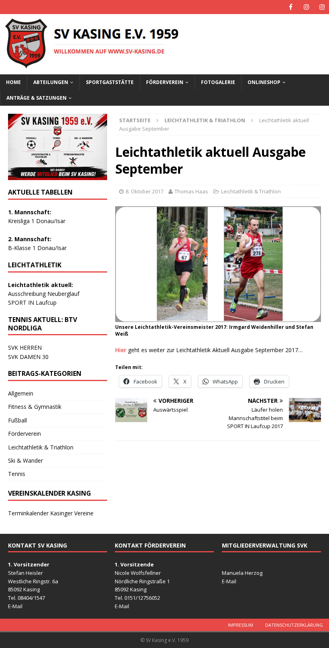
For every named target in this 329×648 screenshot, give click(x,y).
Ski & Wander (25, 460)
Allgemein (20, 393)
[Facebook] (291, 7)
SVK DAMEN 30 (28, 357)
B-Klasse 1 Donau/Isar (37, 248)
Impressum (240, 625)
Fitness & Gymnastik (34, 406)
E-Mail (15, 606)
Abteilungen (50, 82)
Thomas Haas (191, 191)
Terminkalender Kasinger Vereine (50, 513)
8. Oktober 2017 (144, 191)
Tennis (16, 474)
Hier (120, 350)
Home (13, 82)
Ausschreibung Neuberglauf (43, 293)
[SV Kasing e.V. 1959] (130, 70)
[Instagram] (306, 7)
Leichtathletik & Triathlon (251, 191)
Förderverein (164, 82)
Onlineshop (264, 82)
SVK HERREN (25, 347)
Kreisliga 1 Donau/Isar (36, 221)
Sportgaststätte (110, 82)
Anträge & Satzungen (36, 97)
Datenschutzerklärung (294, 625)
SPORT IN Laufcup (32, 302)
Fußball (17, 420)
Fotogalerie (218, 82)
